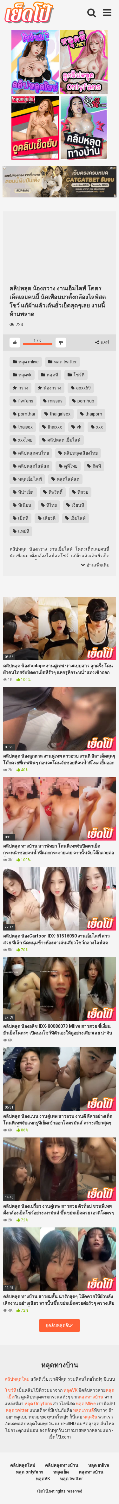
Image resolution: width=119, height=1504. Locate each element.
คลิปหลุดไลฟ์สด (33, 466)
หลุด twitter (65, 361)
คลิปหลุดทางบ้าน (61, 1465)
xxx (99, 426)
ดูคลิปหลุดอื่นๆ (59, 1325)
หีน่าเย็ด (25, 492)
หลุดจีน (90, 1416)
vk (78, 426)
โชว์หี (78, 374)
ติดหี (96, 466)
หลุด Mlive (86, 1403)
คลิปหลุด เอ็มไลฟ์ (63, 440)
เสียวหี (49, 518)
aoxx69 (83, 387)
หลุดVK (70, 1390)
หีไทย (51, 505)
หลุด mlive (28, 361)
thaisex (25, 426)
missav (55, 400)
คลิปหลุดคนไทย (33, 453)
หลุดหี (52, 374)
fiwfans (25, 400)
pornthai (26, 413)
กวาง (22, 387)
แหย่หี (23, 531)
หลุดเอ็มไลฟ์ (29, 479)
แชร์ (104, 342)
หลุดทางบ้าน (91, 1396)
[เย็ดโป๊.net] (28, 13)
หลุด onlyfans (29, 1471)
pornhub (85, 400)
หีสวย (82, 492)
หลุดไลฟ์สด (67, 479)
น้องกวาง (52, 387)
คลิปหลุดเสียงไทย (80, 453)
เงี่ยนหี (77, 505)
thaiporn (93, 413)
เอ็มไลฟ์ (77, 518)
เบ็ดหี (22, 518)
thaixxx (54, 426)
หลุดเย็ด (61, 1471)
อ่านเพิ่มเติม (97, 564)
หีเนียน (24, 505)
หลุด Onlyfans (38, 1403)
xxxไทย (24, 440)
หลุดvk (24, 374)
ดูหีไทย (70, 466)
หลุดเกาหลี (83, 1410)
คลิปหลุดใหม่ (17, 1379)
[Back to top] (107, 1491)
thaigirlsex (59, 413)
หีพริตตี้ (55, 492)
